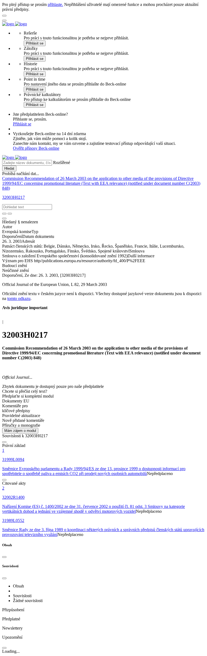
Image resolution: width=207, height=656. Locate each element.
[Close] (4, 557)
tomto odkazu (18, 298)
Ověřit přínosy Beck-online (36, 148)
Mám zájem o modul (20, 431)
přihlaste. (55, 4)
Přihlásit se (34, 43)
